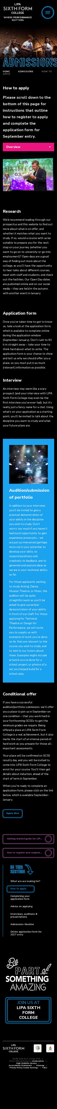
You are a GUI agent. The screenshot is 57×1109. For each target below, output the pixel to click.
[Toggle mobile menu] (48, 12)
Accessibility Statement (20, 1065)
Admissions (26, 71)
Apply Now (12, 813)
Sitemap (40, 1065)
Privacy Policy (16, 1067)
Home (6, 71)
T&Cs (44, 1067)
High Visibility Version (26, 1063)
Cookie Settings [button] (30, 1067)
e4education (38, 1061)
